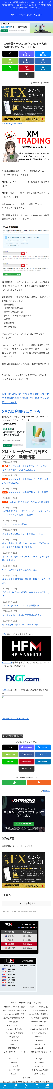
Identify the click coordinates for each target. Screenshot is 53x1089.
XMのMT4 (39, 1037)
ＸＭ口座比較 (13, 1022)
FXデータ (39, 1066)
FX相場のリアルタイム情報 (14, 1007)
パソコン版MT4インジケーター (14, 1053)
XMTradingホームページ (13, 123)
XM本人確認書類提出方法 (14, 736)
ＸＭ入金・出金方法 (14, 1029)
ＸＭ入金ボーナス (14, 1025)
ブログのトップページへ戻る (15, 719)
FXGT (13, 1074)
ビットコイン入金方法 (14, 1033)
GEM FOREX (39, 1074)
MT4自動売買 (13, 1048)
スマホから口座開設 (39, 1010)
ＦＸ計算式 (13, 1066)
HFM (4, 634)
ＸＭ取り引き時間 (39, 1033)
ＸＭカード (13, 1044)
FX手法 (14, 1062)
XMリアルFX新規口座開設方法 (13, 1010)
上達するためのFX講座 (39, 1070)
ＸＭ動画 (39, 1040)
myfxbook (39, 1048)
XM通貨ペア (14, 1037)
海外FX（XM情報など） (39, 1007)
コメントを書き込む (26, 903)
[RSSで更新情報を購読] (39, 782)
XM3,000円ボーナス (39, 1022)
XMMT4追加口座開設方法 (13, 1014)
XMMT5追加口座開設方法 (39, 1014)
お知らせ (26, 1078)
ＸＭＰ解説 (39, 1025)
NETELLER (13, 1059)
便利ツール (39, 1062)
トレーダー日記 (13, 1070)
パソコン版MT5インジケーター (39, 1053)
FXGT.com (7, 662)
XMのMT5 (14, 1040)
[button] (47, 614)
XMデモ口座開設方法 (39, 1018)
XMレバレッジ (39, 1044)
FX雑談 (39, 1059)
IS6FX (5, 690)
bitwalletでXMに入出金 (39, 1029)
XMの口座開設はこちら (21, 411)
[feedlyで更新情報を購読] (14, 782)
